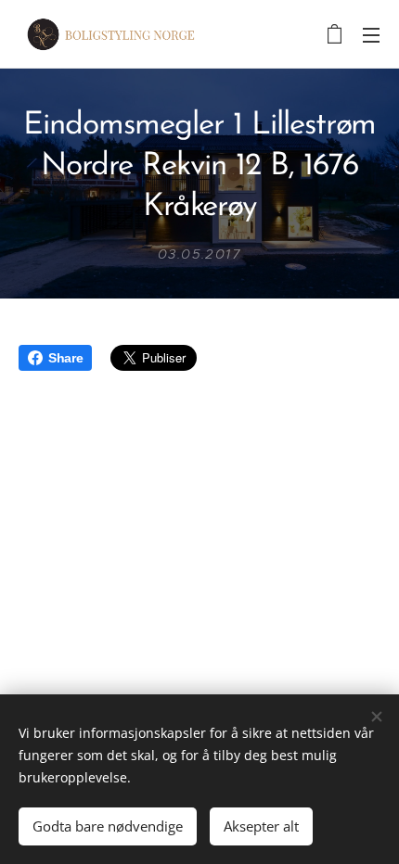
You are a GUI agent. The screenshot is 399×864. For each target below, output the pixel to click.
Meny (371, 34)
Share (65, 357)
